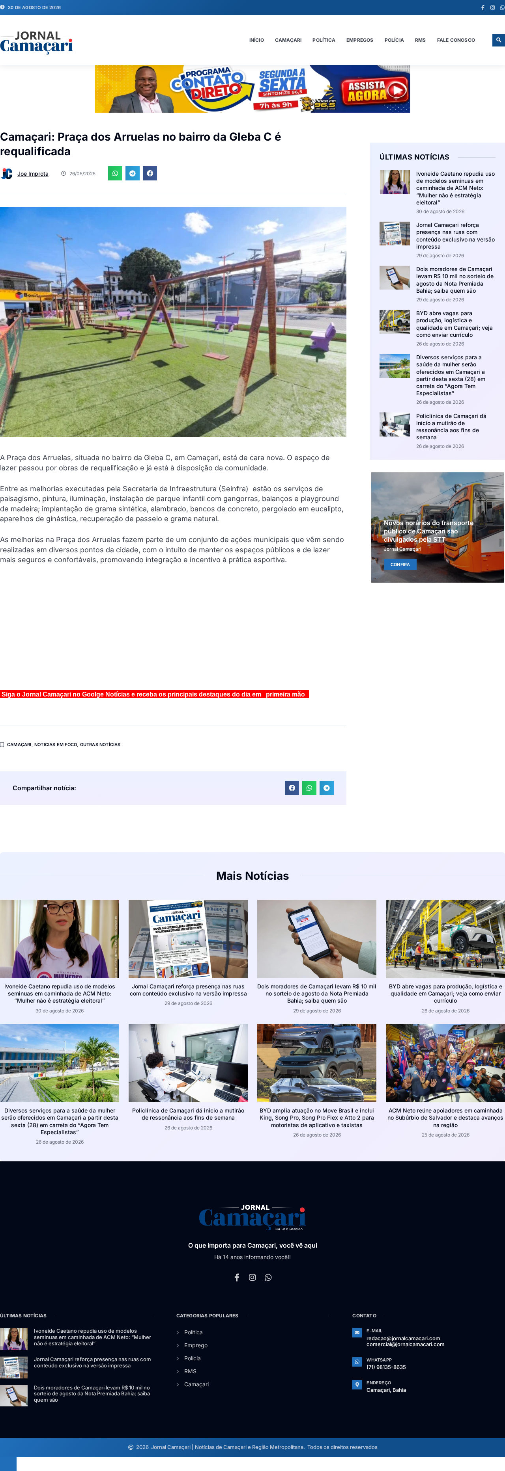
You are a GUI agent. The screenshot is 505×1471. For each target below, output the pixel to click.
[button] (498, 40)
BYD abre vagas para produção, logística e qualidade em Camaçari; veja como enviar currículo (454, 324)
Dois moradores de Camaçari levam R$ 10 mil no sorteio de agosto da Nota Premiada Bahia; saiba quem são (455, 280)
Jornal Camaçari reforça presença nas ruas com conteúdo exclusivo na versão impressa (455, 235)
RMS (420, 40)
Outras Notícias (100, 744)
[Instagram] (492, 7)
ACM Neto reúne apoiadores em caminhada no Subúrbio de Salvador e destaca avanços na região (445, 1117)
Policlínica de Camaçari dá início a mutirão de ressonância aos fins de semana (451, 426)
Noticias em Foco (55, 744)
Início (256, 40)
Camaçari (288, 40)
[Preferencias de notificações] (8, 1464)
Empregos (360, 40)
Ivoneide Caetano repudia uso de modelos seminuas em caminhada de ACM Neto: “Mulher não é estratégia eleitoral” (455, 188)
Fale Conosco (456, 40)
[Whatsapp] (502, 7)
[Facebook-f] (482, 7)
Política (323, 40)
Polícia (394, 40)
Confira (400, 564)
